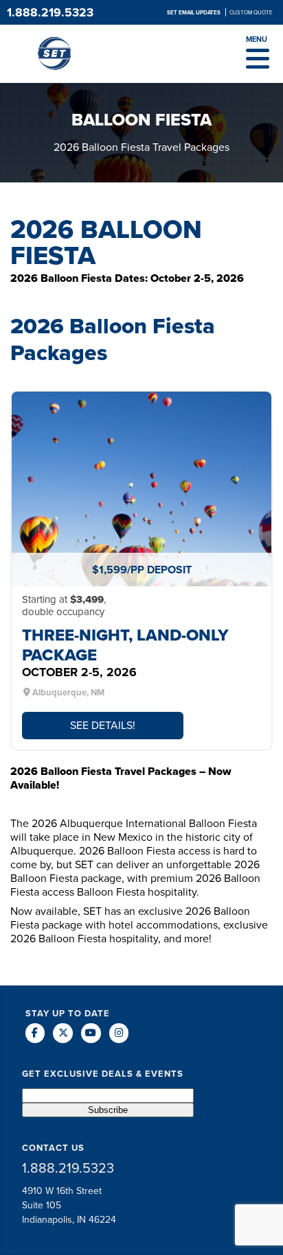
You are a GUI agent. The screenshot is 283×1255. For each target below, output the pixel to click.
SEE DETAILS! (102, 725)
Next (255, 484)
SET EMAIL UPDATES (194, 12)
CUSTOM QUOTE (251, 12)
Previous (27, 484)
